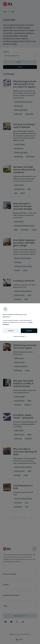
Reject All (11, 331)
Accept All (29, 331)
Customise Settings (20, 336)
